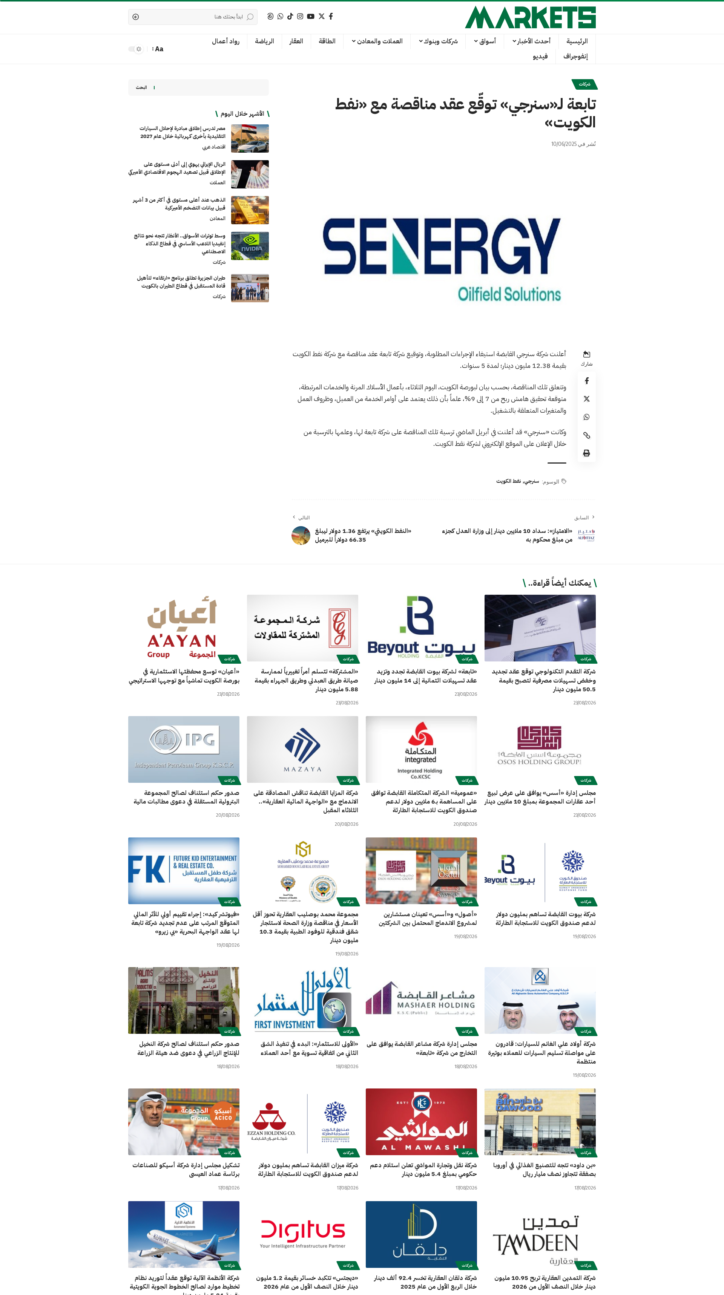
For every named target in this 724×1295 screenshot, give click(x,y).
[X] (321, 16)
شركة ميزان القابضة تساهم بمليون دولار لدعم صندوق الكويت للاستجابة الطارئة (308, 1170)
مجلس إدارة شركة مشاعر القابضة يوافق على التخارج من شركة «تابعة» (422, 1048)
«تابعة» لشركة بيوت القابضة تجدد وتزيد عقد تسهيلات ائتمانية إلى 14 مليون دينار (425, 676)
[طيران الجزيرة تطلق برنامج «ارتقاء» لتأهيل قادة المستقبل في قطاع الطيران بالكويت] (250, 288)
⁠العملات (217, 182)
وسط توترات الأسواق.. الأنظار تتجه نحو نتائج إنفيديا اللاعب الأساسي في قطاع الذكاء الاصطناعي (179, 244)
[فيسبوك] (331, 16)
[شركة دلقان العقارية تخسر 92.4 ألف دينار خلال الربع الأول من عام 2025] (421, 1234)
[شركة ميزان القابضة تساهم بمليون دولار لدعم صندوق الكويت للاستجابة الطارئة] (302, 1121)
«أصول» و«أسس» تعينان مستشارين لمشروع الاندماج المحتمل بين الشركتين (428, 919)
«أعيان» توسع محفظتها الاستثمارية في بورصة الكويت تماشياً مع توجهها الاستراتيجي (184, 676)
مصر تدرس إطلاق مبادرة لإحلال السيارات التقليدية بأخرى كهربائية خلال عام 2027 (182, 132)
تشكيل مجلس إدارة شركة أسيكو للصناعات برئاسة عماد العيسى (185, 1170)
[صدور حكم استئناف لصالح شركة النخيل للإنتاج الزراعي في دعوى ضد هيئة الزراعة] (183, 1000)
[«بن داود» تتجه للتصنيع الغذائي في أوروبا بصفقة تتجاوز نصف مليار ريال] (540, 1121)
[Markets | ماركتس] (530, 17)
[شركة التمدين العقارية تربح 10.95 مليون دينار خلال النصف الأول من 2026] (540, 1234)
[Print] (587, 453)
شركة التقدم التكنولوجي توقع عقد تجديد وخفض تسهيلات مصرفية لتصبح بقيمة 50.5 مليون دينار (544, 680)
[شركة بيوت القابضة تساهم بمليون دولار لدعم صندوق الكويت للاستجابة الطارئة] (540, 870)
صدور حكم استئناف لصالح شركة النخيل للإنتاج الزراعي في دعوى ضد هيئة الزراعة (188, 1048)
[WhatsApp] (280, 16)
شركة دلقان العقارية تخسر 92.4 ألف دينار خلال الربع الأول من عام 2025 (425, 1282)
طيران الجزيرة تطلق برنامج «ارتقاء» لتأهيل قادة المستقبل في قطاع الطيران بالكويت (181, 282)
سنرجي (531, 481)
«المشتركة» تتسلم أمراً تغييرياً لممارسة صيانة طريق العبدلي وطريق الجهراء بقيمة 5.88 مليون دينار (306, 680)
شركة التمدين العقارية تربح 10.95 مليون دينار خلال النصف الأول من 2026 (545, 1282)
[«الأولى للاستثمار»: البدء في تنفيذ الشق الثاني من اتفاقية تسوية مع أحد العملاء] (302, 1000)
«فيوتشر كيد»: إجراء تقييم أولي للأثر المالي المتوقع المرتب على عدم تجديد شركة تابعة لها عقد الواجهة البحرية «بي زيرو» (185, 923)
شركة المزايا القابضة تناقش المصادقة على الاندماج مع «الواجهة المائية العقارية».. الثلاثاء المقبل (305, 801)
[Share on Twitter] (587, 399)
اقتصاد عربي (213, 146)
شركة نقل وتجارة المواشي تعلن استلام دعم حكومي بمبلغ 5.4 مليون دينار (423, 1170)
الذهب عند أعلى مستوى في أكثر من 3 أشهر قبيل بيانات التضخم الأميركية (179, 204)
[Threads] (270, 16)
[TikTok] (290, 16)
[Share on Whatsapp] (587, 417)
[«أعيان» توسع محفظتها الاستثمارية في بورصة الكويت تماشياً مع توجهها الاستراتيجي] (183, 628)
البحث (141, 87)
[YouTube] (310, 16)
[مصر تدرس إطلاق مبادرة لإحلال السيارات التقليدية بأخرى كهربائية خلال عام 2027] (250, 138)
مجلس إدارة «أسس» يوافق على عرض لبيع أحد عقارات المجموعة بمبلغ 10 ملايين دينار (540, 797)
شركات (585, 84)
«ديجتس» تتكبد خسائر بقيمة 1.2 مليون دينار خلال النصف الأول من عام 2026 (307, 1282)
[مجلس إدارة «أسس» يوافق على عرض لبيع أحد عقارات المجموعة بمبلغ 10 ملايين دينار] (540, 749)
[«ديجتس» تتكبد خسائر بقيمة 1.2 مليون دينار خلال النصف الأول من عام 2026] (302, 1234)
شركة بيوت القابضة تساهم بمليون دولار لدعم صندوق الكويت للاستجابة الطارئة (545, 919)
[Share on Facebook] (587, 381)
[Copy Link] (587, 435)
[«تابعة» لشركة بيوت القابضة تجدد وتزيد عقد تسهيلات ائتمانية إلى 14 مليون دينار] (421, 628)
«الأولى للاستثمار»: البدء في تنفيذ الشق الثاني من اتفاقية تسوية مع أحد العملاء (309, 1048)
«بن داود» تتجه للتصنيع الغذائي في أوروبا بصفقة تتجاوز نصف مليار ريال (544, 1170)
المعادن (217, 218)
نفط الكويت (508, 481)
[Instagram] (300, 16)
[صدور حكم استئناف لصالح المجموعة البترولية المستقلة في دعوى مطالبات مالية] (183, 749)
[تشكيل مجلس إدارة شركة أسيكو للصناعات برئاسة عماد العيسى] (183, 1121)
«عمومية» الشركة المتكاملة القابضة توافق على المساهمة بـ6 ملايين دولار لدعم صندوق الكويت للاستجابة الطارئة (424, 801)
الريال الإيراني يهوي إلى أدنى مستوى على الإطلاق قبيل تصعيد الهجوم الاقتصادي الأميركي (176, 168)
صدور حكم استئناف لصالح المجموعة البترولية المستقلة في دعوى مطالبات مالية (186, 797)
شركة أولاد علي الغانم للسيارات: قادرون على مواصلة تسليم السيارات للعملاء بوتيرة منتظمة (542, 1052)
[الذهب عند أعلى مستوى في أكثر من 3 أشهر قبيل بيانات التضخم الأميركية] (250, 210)
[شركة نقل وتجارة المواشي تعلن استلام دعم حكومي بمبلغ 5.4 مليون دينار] (421, 1121)
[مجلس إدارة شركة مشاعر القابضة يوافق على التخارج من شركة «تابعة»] (421, 1000)
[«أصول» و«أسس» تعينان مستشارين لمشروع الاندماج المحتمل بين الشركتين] (421, 870)
